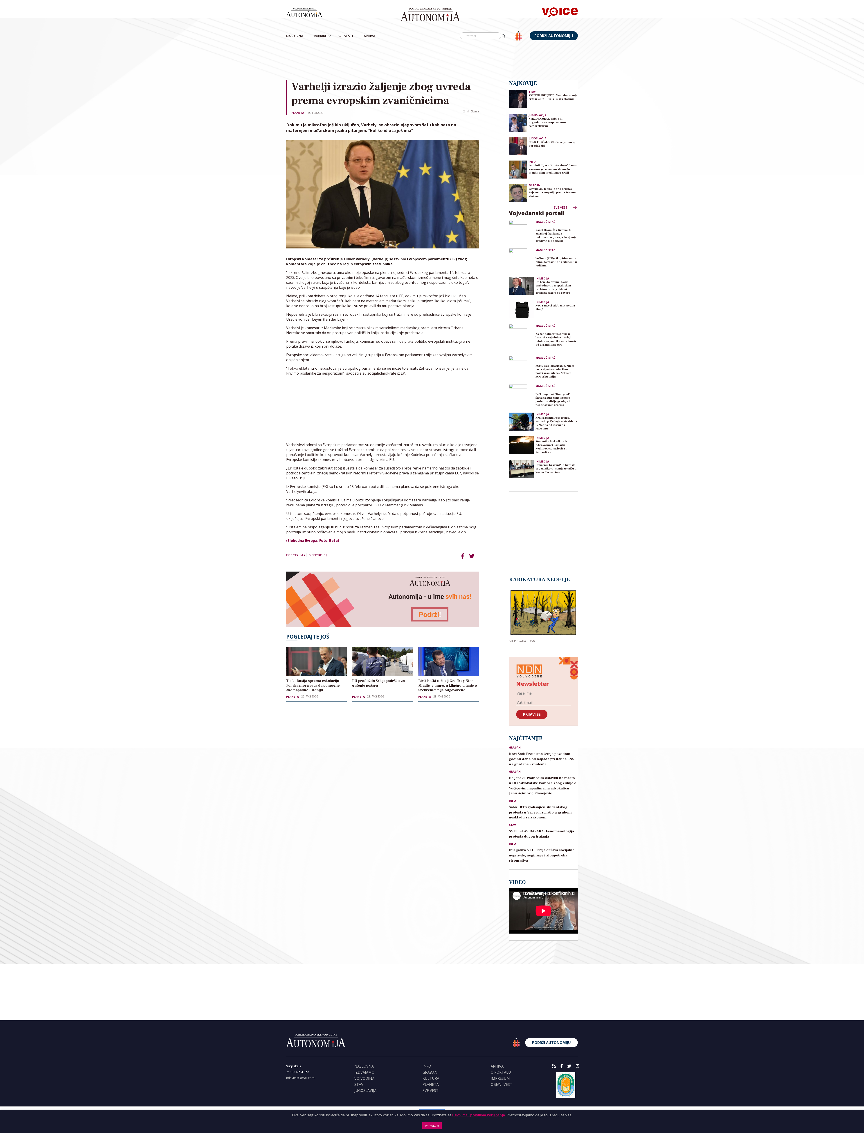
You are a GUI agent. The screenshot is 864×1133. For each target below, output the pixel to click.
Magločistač (545, 222)
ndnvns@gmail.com (300, 1078)
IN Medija (542, 278)
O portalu (501, 1072)
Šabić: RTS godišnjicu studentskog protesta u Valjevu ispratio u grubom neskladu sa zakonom (540, 812)
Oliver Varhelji (318, 555)
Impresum (500, 1078)
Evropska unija (295, 555)
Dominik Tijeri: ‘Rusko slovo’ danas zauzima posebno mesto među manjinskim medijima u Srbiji (553, 169)
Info (532, 162)
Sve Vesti (345, 36)
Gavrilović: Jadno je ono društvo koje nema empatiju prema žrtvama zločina (552, 192)
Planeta (297, 113)
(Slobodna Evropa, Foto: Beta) (312, 540)
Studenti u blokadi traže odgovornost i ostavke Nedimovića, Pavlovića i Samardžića (551, 447)
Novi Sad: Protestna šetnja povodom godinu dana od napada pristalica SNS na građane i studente (541, 759)
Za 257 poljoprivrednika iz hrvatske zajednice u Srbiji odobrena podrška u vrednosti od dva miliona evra (556, 339)
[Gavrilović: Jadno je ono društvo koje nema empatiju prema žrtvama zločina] (518, 192)
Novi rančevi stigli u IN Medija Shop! (555, 307)
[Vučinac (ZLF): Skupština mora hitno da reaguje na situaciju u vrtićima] (521, 260)
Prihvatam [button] (432, 1126)
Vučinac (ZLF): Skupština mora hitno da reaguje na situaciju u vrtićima (556, 262)
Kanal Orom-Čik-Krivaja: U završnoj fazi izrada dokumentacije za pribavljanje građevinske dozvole (556, 235)
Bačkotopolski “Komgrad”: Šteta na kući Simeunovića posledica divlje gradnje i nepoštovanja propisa (553, 400)
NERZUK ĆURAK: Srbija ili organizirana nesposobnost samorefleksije (547, 122)
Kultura (431, 1078)
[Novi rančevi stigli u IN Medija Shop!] (521, 309)
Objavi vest (501, 1084)
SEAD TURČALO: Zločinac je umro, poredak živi (552, 144)
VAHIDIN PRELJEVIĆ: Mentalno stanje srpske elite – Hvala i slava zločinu (553, 97)
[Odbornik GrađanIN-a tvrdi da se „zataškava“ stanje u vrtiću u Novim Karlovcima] (521, 469)
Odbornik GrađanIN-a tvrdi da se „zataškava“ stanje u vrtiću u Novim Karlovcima (556, 468)
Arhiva (369, 36)
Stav (532, 92)
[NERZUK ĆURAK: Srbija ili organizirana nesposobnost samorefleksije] (518, 122)
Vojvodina (364, 1078)
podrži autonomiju (553, 35)
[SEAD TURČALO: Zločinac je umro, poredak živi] (518, 146)
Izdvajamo (364, 1072)
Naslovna (294, 36)
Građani (535, 185)
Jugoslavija (537, 115)
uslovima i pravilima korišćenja (478, 1115)
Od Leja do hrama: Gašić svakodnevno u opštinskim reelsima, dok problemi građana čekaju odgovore (553, 287)
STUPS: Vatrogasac (522, 641)
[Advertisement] (432, 60)
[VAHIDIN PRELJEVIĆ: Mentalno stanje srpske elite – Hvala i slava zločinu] (518, 99)
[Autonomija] (430, 14)
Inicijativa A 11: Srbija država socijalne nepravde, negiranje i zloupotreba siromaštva (541, 855)
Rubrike (320, 36)
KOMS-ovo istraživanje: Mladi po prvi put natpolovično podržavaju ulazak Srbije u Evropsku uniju (555, 371)
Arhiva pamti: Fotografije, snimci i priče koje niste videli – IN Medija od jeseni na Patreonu (556, 423)
